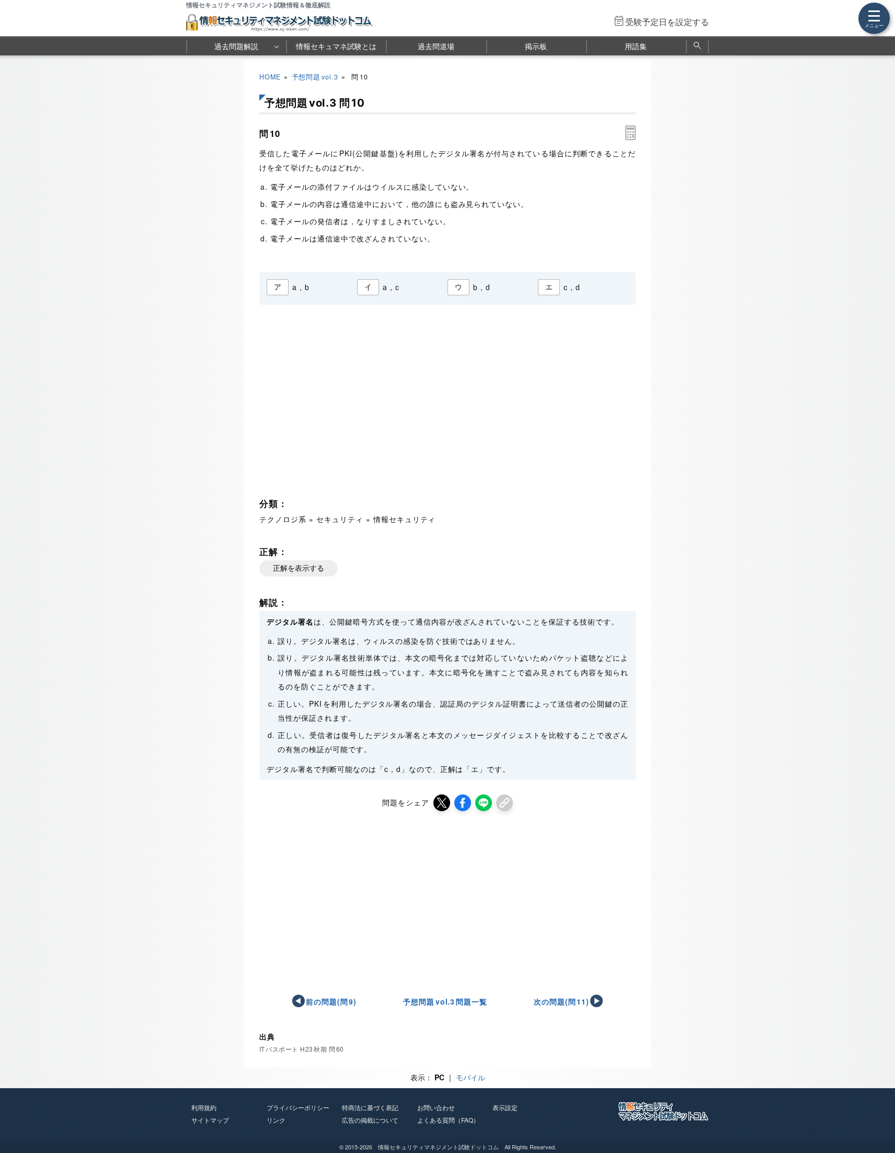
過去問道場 (436, 46)
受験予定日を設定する (667, 22)
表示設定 (505, 1107)
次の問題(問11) (562, 1001)
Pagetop (874, 1113)
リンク (276, 1119)
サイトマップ (210, 1119)
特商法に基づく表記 (370, 1107)
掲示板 (536, 46)
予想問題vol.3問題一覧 (445, 1001)
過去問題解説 (236, 46)
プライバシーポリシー (298, 1107)
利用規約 (203, 1107)
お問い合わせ (436, 1107)
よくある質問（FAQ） (448, 1119)
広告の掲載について (370, 1119)
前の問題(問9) (331, 1001)
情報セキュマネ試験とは (336, 46)
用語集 (636, 46)
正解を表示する (298, 568)
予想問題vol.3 (315, 77)
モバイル (470, 1077)
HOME (270, 77)
